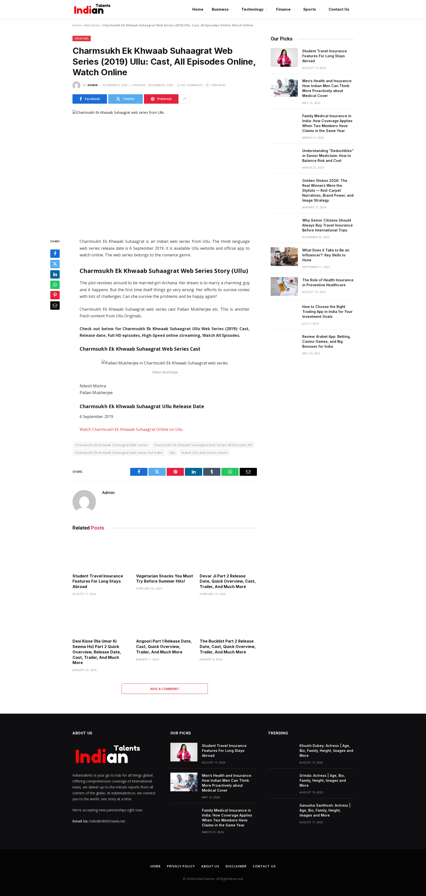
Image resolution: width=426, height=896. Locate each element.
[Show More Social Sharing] (185, 99)
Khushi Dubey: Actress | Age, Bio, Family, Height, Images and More (326, 750)
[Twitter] (55, 264)
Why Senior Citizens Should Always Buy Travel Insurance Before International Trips (327, 225)
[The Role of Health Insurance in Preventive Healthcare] (284, 286)
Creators (81, 38)
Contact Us (339, 9)
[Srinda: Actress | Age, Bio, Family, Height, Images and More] (281, 782)
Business (220, 9)
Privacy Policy (181, 866)
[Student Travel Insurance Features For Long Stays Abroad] (101, 553)
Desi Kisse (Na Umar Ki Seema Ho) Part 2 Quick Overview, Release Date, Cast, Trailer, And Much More (96, 652)
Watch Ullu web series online (204, 452)
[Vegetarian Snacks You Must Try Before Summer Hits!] (164, 553)
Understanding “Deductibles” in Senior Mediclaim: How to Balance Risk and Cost (328, 156)
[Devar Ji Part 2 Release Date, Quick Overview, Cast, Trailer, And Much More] (228, 553)
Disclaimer (236, 866)
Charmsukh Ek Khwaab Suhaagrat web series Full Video (119, 452)
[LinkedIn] (55, 274)
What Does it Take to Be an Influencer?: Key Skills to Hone (325, 255)
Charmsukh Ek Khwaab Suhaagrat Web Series (111, 445)
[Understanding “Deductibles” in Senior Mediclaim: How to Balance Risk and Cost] (284, 157)
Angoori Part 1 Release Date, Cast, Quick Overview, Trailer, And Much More (164, 646)
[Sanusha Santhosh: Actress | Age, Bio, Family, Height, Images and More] (281, 811)
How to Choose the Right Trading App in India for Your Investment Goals (327, 312)
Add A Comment (164, 688)
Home (197, 9)
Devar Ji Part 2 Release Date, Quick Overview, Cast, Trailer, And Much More (228, 581)
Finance (283, 9)
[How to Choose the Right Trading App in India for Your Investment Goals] (284, 313)
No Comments (192, 85)
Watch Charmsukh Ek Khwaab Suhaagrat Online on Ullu (131, 429)
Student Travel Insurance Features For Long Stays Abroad (97, 581)
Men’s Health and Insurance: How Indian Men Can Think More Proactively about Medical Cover (327, 88)
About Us (210, 866)
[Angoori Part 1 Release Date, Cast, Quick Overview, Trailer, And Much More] (164, 619)
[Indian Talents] (93, 9)
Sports (309, 9)
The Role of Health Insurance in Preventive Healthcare (328, 282)
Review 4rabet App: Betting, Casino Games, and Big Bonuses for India (326, 341)
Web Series (92, 25)
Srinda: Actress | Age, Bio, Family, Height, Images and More (323, 780)
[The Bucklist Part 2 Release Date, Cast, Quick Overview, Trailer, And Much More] (228, 619)
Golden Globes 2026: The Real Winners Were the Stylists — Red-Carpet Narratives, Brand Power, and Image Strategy (328, 190)
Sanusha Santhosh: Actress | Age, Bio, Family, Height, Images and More (325, 810)
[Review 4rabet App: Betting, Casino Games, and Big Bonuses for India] (284, 343)
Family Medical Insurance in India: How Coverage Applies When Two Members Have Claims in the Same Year (327, 123)
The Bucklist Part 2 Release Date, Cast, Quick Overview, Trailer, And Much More (228, 646)
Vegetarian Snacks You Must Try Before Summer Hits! (164, 578)
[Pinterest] (55, 295)
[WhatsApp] (55, 285)
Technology (252, 9)
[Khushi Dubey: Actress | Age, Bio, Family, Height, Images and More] (281, 752)
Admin (93, 85)
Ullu (172, 452)
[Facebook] (55, 254)
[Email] (55, 306)
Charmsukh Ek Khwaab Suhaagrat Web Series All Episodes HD (203, 445)
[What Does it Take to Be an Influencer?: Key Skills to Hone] (284, 256)
